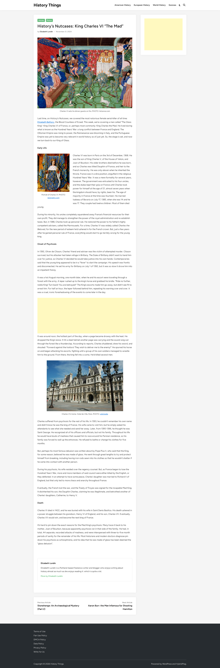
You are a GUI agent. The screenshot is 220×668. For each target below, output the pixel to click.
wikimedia (104, 414)
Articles (41, 20)
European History (142, 5)
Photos (49, 20)
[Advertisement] (84, 315)
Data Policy (39, 643)
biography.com (53, 198)
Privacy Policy (40, 647)
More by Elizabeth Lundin (52, 576)
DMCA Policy (40, 639)
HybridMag (181, 664)
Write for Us (39, 652)
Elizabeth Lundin (46, 32)
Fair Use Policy (40, 635)
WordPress (167, 664)
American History (123, 5)
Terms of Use (39, 631)
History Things (47, 5)
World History (159, 5)
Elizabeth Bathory (45, 122)
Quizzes (172, 5)
